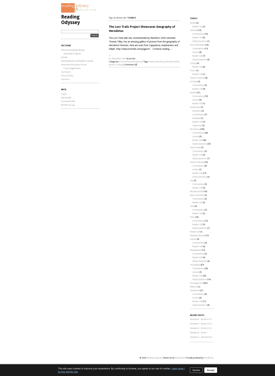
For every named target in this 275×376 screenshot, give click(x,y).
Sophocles (197, 125)
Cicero (193, 70)
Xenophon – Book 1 (198, 333)
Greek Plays (195, 107)
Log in (64, 94)
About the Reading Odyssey (73, 50)
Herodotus (136, 62)
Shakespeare (195, 250)
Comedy (193, 81)
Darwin (193, 92)
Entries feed (66, 98)
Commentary (125, 62)
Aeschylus (196, 111)
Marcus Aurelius (197, 195)
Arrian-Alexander (197, 45)
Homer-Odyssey (197, 162)
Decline (196, 370)
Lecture (195, 52)
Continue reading (162, 49)
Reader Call (197, 26)
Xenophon (194, 290)
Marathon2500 (172, 62)
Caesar (193, 63)
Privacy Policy (67, 76)
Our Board (65, 72)
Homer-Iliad (195, 147)
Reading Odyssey (70, 19)
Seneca (193, 239)
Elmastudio (180, 358)
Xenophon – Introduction (201, 337)
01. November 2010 (117, 59)
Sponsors (65, 79)
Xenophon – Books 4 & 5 (201, 324)
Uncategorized (196, 283)
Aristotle (193, 30)
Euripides (196, 118)
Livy (191, 180)
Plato (192, 217)
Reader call (195, 232)
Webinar (193, 287)
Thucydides (195, 265)
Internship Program (72, 54)
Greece (152, 62)
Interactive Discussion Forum (74, 65)
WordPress (208, 358)
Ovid (192, 206)
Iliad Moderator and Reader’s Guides (77, 61)
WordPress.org (67, 105)
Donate (64, 57)
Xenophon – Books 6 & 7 (201, 319)
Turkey (119, 65)
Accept (211, 370)
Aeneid (193, 23)
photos (112, 65)
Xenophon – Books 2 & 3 (201, 328)
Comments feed (68, 101)
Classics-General (197, 78)
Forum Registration (72, 68)
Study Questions (199, 41)
